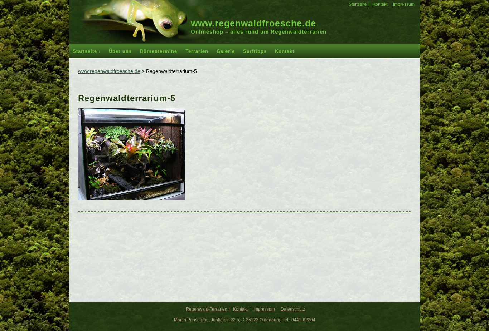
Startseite (358, 4)
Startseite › (87, 51)
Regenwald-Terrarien (206, 309)
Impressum (404, 4)
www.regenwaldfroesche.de (253, 23)
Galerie (226, 51)
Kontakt (380, 4)
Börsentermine (158, 51)
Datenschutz (293, 309)
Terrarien (196, 51)
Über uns (120, 51)
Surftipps (255, 51)
